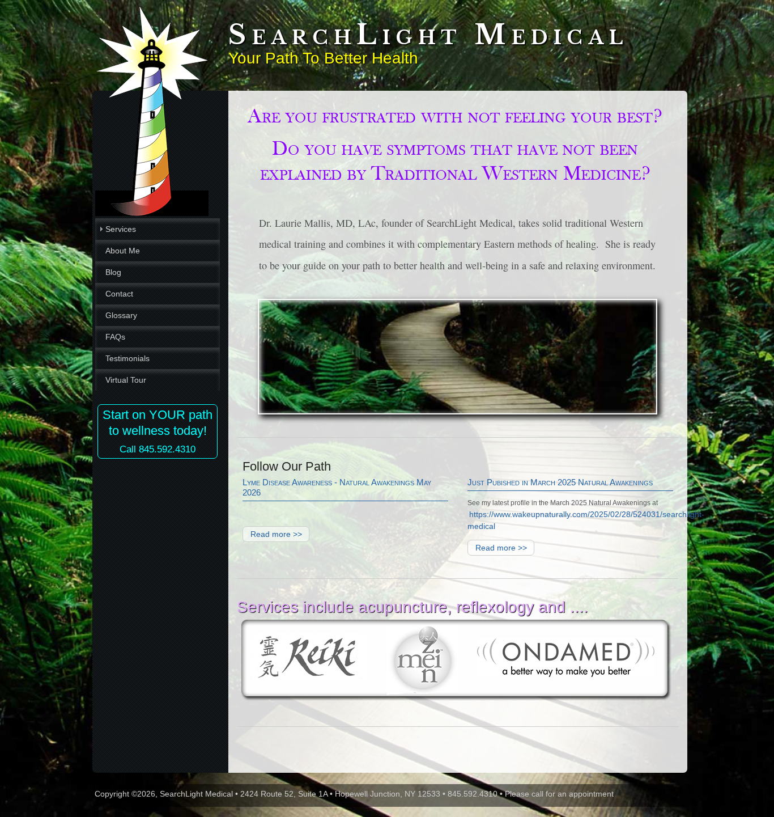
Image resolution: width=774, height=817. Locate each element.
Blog (113, 272)
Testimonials (127, 358)
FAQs (115, 336)
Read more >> (276, 534)
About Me (122, 250)
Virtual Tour (125, 379)
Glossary (121, 315)
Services (120, 229)
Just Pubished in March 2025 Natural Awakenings (560, 482)
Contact (119, 293)
